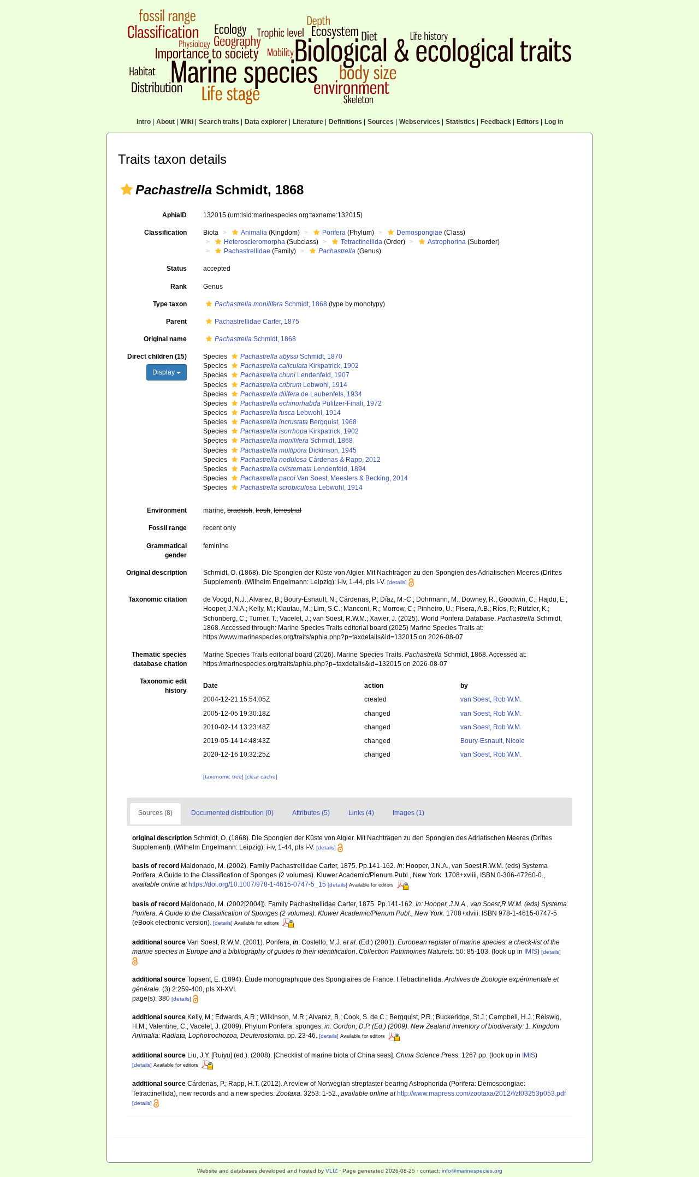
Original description (156, 572)
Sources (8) (155, 813)
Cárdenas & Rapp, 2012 (310, 459)
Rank (178, 286)
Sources (381, 122)
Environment (167, 510)
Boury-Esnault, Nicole (492, 741)
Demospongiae (419, 232)
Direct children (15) (157, 356)
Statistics (460, 122)
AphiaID (174, 215)
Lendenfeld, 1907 (295, 375)
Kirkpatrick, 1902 (299, 366)
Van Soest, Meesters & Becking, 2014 (324, 478)
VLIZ (331, 1171)
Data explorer (266, 122)
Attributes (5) (311, 813)
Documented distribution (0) (232, 813)
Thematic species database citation (159, 659)
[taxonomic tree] (224, 777)
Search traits (219, 122)
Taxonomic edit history (163, 685)
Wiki (186, 122)
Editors (528, 122)
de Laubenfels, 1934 (301, 394)
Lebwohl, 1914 (293, 385)
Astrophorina (447, 242)
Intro (144, 122)
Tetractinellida (361, 242)
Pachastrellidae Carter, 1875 (257, 321)
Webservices (419, 122)
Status (177, 268)
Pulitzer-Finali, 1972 (311, 403)
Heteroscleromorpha (254, 242)
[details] (397, 582)
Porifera (334, 232)
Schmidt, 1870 (291, 356)
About (165, 122)
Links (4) (361, 813)
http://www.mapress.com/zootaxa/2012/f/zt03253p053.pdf (481, 1093)
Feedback (496, 122)
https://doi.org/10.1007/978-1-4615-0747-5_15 (257, 884)
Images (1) (408, 813)
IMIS (530, 951)
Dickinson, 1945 (298, 450)
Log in (553, 122)
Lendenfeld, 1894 (303, 469)
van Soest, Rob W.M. (491, 699)
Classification (165, 232)
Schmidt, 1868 (271, 304)
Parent (176, 321)
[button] (126, 189)
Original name (165, 339)
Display (164, 372)
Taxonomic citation (157, 599)
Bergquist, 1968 (298, 422)
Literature (308, 122)
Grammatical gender (166, 550)
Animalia (254, 232)
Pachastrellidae (247, 251)
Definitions (345, 122)
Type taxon (170, 304)
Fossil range (168, 528)
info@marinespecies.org (472, 1171)
